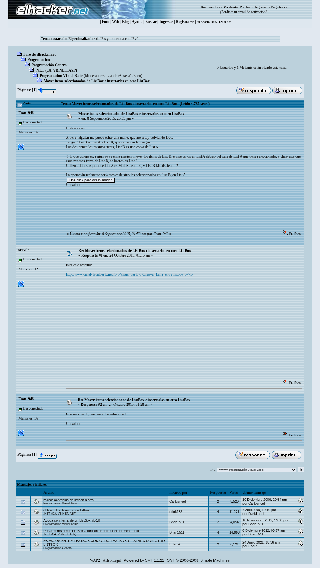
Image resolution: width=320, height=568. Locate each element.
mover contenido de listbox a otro (68, 500)
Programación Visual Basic (61, 75)
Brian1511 (176, 522)
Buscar (151, 21)
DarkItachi (256, 513)
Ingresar (261, 7)
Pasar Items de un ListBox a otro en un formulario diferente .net (91, 531)
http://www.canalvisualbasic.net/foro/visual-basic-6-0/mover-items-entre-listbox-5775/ (129, 274)
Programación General (50, 65)
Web (115, 21)
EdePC (253, 546)
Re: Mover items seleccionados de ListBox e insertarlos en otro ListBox (134, 251)
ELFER (174, 544)
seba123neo (132, 75)
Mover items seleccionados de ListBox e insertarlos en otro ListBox (97, 81)
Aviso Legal (112, 560)
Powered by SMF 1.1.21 (144, 560)
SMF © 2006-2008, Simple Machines (198, 560)
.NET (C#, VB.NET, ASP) (56, 70)
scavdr (23, 250)
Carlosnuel (177, 501)
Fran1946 (26, 113)
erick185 (175, 512)
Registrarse (185, 21)
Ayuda (137, 21)
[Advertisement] (179, 211)
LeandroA (114, 75)
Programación (39, 60)
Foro (105, 21)
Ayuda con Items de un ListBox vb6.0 (71, 520)
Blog (125, 21)
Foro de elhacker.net (39, 54)
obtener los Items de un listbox (66, 510)
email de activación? (252, 12)
